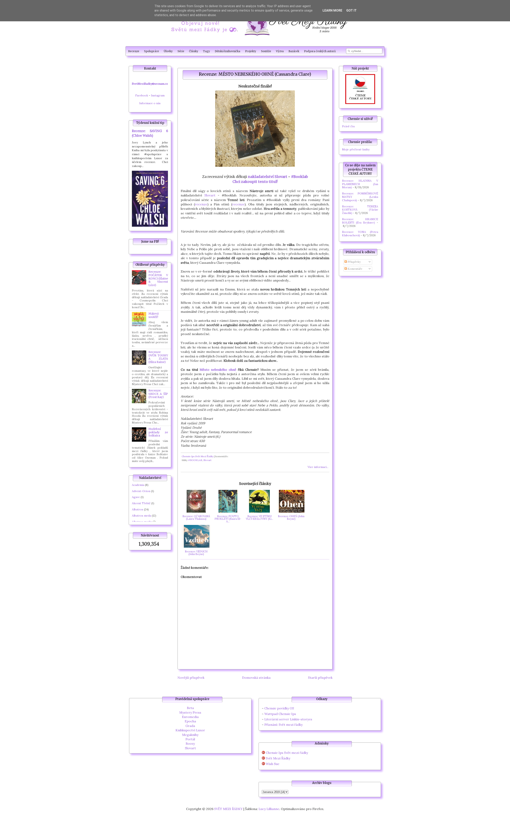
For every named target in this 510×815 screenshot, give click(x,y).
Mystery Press (190, 712)
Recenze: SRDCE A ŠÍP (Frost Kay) (158, 394)
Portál (190, 739)
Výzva (280, 51)
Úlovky (168, 51)
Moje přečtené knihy (356, 149)
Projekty (250, 51)
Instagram (158, 95)
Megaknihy (190, 735)
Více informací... (318, 467)
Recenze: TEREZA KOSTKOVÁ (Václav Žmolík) (360, 210)
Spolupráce (151, 51)
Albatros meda (141, 515)
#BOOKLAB (195, 460)
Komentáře (354, 269)
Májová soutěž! (153, 315)
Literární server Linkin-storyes (288, 719)
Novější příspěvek (191, 678)
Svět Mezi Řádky (278, 758)
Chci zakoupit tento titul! (255, 181)
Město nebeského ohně (218, 370)
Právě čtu (348, 126)
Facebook (141, 95)
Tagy (206, 51)
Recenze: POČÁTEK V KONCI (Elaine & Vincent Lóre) (158, 278)
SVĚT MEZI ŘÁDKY (228, 809)
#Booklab (299, 176)
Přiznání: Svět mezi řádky (283, 725)
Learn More (332, 10)
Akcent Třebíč (141, 503)
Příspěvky (354, 262)
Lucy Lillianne (269, 809)
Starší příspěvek (320, 678)
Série (181, 51)
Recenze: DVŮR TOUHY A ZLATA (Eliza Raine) (158, 357)
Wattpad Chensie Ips (280, 714)
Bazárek (293, 51)
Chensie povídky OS (279, 708)
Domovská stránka (256, 678)
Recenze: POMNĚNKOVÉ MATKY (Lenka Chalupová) (360, 197)
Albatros (137, 509)
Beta (190, 708)
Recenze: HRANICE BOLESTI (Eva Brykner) (360, 220)
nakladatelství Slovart (267, 176)
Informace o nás (150, 103)
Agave (136, 497)
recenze (201, 204)
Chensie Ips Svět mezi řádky (287, 753)
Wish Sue (272, 764)
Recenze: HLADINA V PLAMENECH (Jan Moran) (360, 184)
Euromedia (190, 717)
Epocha (190, 721)
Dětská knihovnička (227, 51)
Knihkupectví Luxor (190, 730)
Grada (190, 726)
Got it (351, 10)
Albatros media (142, 522)
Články (193, 51)
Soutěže (266, 51)
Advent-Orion (141, 491)
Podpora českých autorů (320, 51)
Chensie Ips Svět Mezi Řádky (198, 456)
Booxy (190, 743)
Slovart (209, 195)
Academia (138, 485)
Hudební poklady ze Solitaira (158, 432)
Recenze (133, 51)
